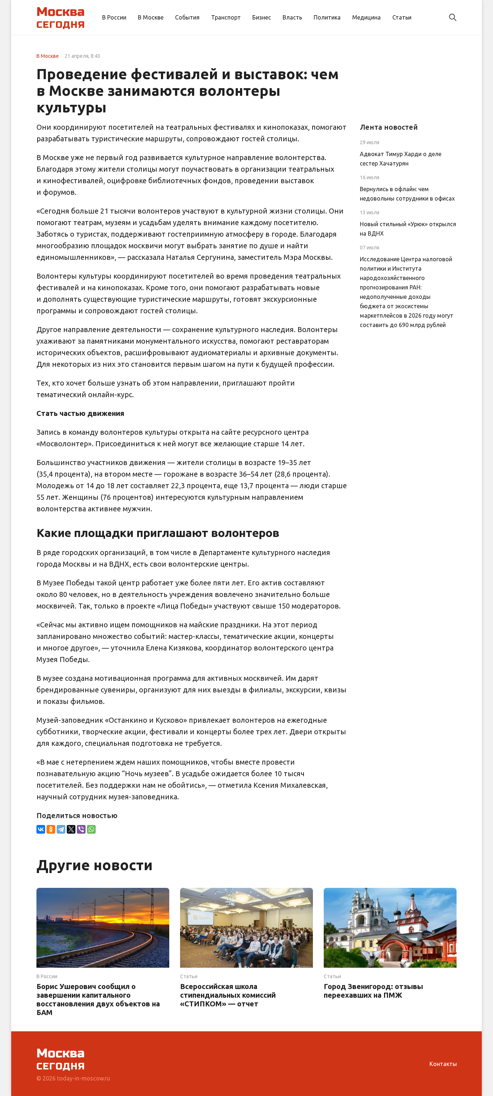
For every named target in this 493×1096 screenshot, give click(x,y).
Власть (292, 17)
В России (114, 17)
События (187, 17)
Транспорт (226, 17)
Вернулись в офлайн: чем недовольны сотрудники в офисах (407, 194)
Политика (327, 17)
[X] (71, 829)
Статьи (401, 17)
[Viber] (81, 829)
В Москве (150, 17)
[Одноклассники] (51, 829)
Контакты (443, 1064)
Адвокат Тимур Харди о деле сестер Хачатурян (400, 159)
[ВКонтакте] (40, 829)
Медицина (366, 17)
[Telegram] (61, 829)
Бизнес (261, 17)
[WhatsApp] (91, 829)
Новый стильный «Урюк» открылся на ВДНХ (408, 229)
